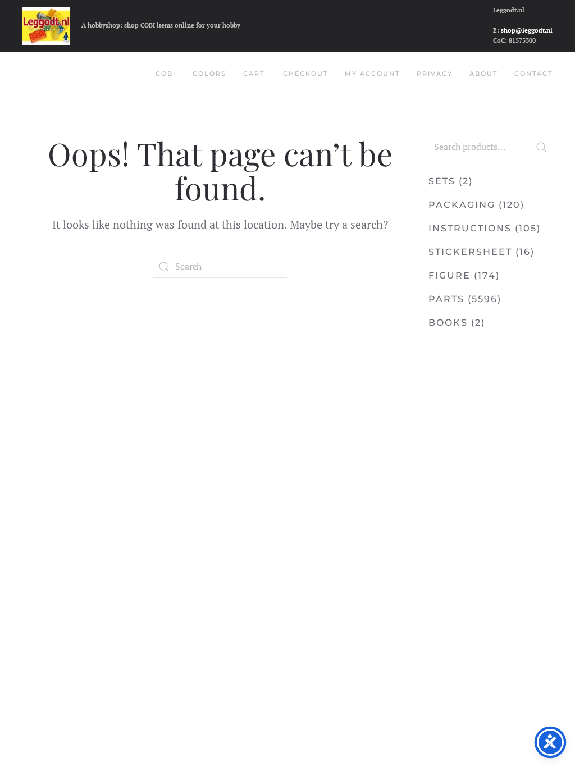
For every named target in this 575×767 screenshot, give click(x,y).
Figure (449, 275)
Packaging (461, 204)
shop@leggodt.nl (527, 30)
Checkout (305, 73)
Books (448, 322)
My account (372, 73)
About (483, 73)
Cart (253, 73)
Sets (441, 181)
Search (541, 147)
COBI (166, 73)
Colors (209, 73)
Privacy (435, 73)
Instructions (470, 228)
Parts (446, 299)
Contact (533, 73)
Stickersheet (470, 251)
